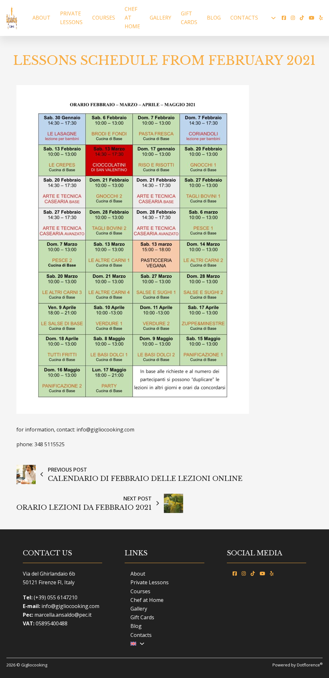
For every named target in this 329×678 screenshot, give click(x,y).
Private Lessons (71, 18)
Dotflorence (310, 665)
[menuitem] (133, 643)
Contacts (244, 17)
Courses (103, 17)
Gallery (160, 17)
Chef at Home (132, 17)
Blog (214, 17)
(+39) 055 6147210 (55, 597)
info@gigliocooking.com (70, 606)
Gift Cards (189, 18)
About (41, 17)
